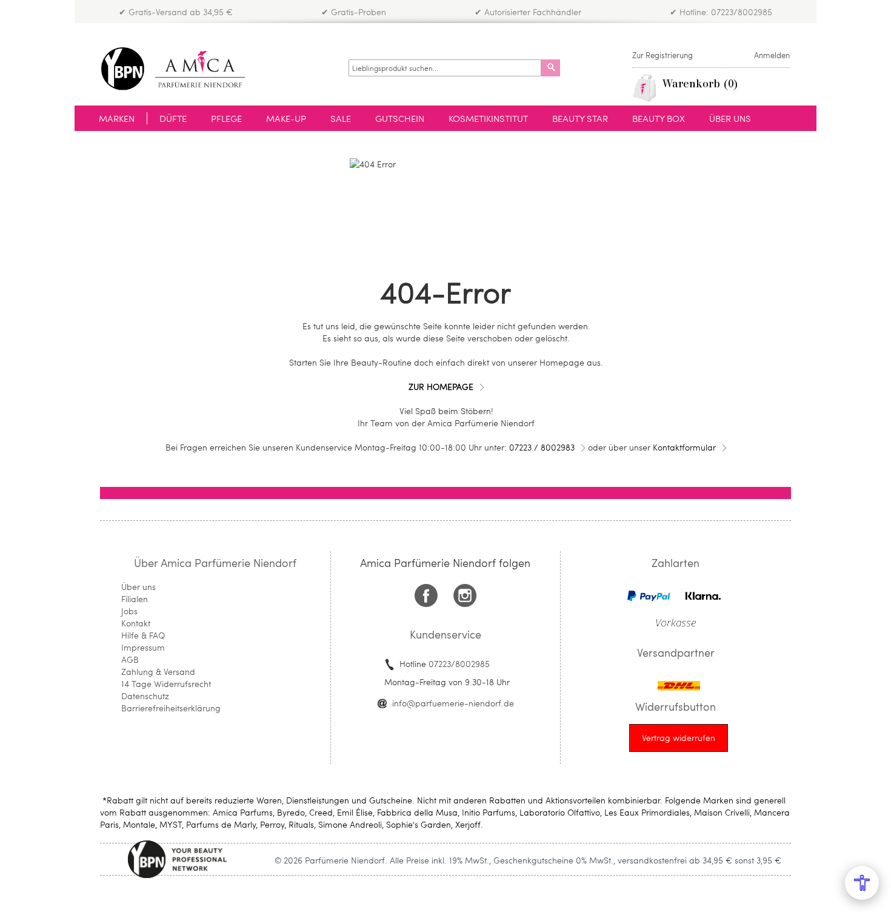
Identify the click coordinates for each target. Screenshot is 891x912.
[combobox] (445, 67)
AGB (130, 659)
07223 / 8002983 (542, 447)
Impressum (143, 647)
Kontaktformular (684, 447)
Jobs (129, 611)
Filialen (134, 599)
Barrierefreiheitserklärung (171, 708)
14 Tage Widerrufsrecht (166, 683)
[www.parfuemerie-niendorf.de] (182, 68)
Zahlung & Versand (158, 671)
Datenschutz (145, 696)
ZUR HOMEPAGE (441, 386)
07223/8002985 (459, 663)
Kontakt (135, 623)
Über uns (138, 586)
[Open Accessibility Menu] (862, 883)
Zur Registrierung (662, 55)
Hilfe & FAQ (143, 635)
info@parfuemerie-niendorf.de (453, 703)
